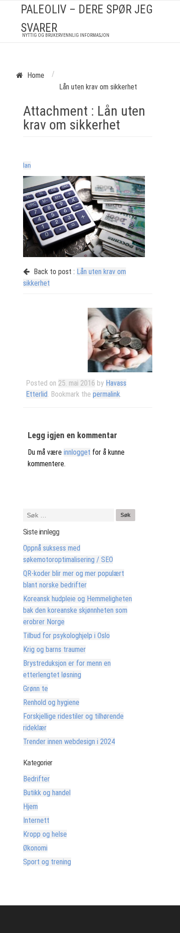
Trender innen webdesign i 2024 (69, 741)
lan (27, 165)
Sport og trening (47, 861)
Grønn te (35, 688)
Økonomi (35, 848)
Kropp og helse (45, 834)
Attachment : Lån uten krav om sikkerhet (84, 118)
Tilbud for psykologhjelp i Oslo (66, 635)
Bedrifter (36, 779)
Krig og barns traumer (54, 649)
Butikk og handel (47, 792)
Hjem (30, 806)
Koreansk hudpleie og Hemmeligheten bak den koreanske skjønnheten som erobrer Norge (77, 610)
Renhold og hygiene (51, 702)
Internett (36, 820)
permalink (106, 394)
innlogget (77, 452)
